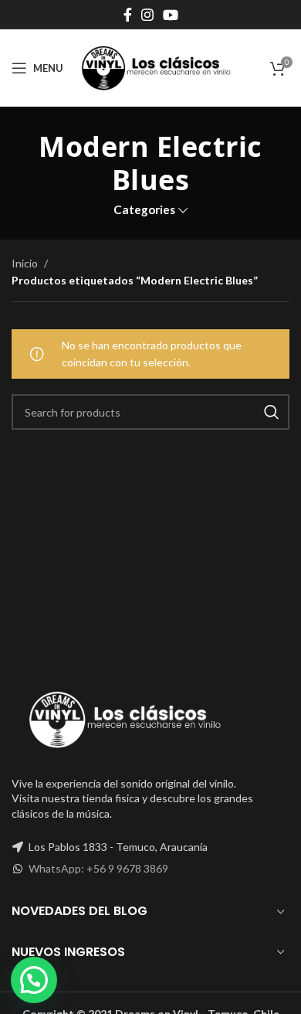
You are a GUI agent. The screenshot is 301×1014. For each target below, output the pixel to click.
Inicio (26, 263)
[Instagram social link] (147, 14)
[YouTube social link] (170, 14)
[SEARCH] (271, 412)
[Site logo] (156, 66)
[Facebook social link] (128, 14)
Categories (144, 210)
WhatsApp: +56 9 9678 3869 (98, 868)
